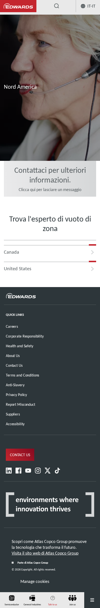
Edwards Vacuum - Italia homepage (18, 6)
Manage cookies (34, 581)
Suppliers (13, 414)
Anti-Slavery (15, 385)
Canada (11, 252)
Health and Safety (19, 346)
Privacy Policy (16, 394)
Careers (12, 326)
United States (17, 268)
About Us (13, 355)
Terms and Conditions (22, 375)
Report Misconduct (20, 404)
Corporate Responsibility (25, 336)
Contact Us (14, 365)
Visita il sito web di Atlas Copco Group (45, 553)
